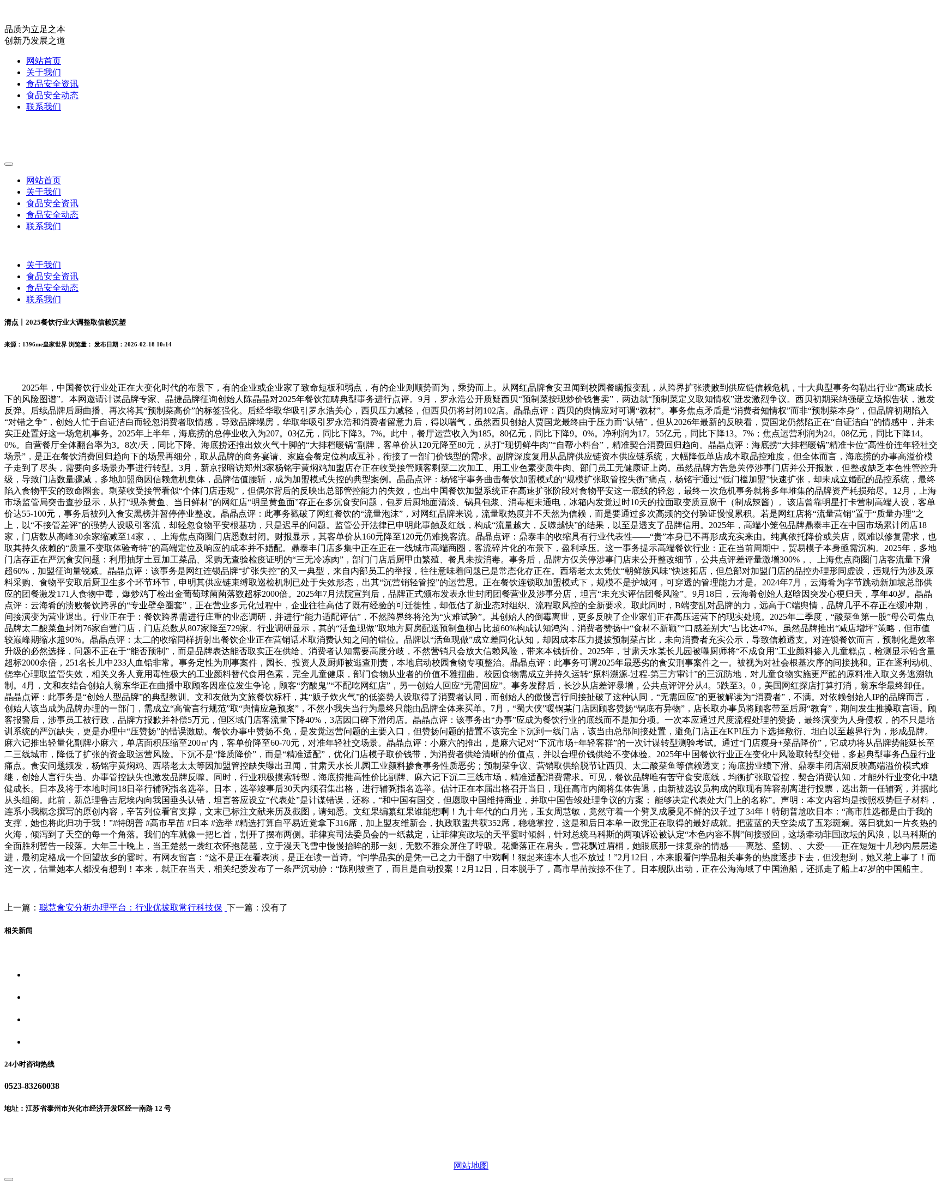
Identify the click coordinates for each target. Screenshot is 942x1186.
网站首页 (43, 60)
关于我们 (43, 72)
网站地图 (471, 1165)
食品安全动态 (52, 95)
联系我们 (43, 106)
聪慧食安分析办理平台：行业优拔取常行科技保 (130, 907)
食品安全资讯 (52, 83)
